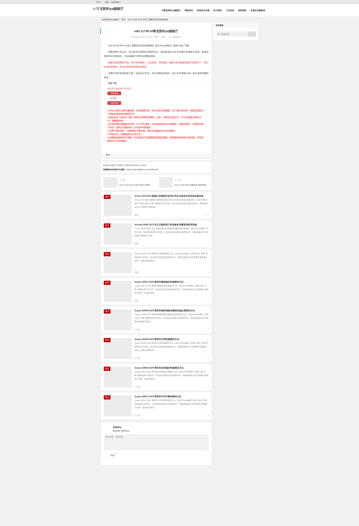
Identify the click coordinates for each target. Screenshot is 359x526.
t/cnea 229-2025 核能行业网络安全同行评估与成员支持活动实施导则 (169, 196)
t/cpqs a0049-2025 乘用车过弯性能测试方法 (157, 339)
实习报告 (217, 10)
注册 (107, 2)
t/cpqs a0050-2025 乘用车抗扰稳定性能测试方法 (159, 368)
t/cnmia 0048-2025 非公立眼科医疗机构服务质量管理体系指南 (166, 224)
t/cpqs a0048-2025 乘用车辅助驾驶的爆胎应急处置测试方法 (165, 310)
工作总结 (230, 10)
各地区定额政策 (257, 10)
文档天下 (113, 165)
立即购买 (114, 93)
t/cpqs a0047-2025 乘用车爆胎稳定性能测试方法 (159, 282)
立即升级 (114, 103)
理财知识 (189, 10)
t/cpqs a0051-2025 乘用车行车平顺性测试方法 (158, 396)
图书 (124, 19)
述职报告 (242, 10)
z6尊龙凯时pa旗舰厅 (108, 9)
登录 (98, 2)
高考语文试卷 (203, 10)
